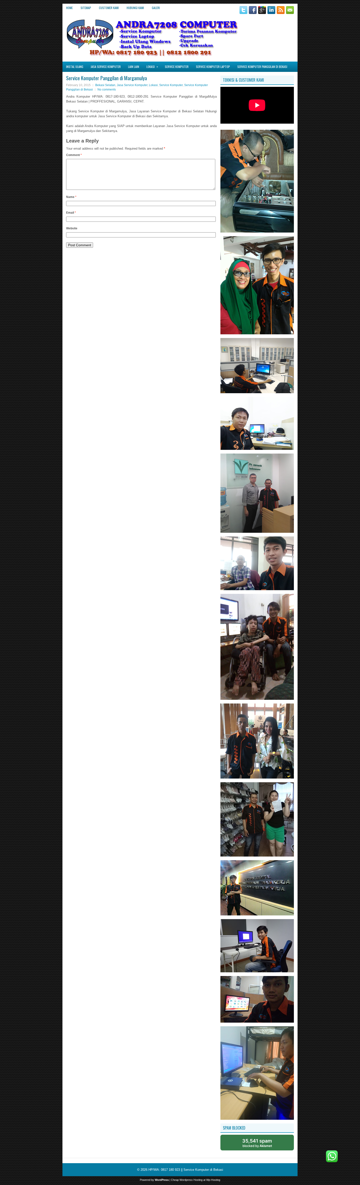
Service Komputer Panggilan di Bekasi (262, 67)
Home (69, 8)
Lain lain (133, 67)
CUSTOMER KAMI (109, 8)
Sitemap (86, 8)
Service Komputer (177, 67)
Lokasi (152, 66)
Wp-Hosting (213, 1179)
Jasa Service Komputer (106, 67)
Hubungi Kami (135, 8)
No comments (106, 89)
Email (71, 212)
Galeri (156, 8)
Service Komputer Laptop (213, 67)
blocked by (257, 1143)
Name (71, 197)
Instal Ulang (74, 67)
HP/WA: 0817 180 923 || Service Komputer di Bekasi (185, 1170)
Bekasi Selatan (105, 85)
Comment (74, 155)
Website (71, 228)
